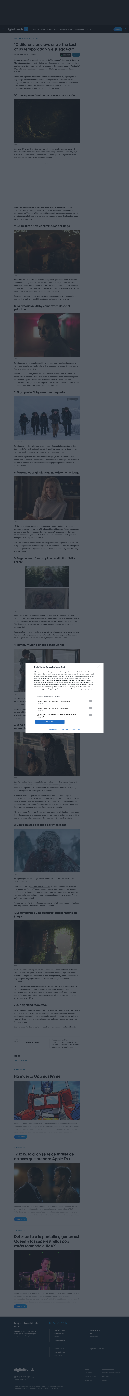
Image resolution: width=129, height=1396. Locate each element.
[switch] (89, 701)
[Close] (99, 667)
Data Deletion (53, 729)
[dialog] (64, 698)
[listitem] (64, 697)
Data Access (64, 729)
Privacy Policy (76, 729)
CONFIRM (50, 722)
